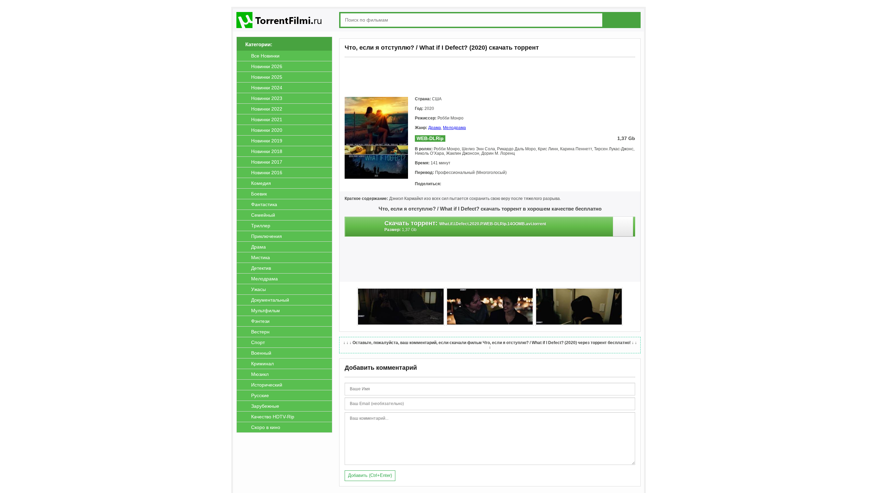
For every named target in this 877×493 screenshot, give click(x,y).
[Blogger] (497, 184)
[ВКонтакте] (449, 184)
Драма (434, 127)
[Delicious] (506, 184)
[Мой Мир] (468, 184)
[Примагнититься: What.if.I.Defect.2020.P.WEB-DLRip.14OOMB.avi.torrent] (624, 228)
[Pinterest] (487, 184)
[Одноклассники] (458, 184)
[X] (477, 184)
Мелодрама (454, 127)
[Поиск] (622, 19)
